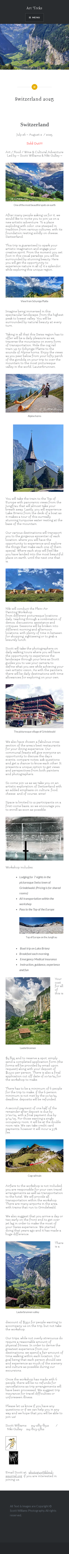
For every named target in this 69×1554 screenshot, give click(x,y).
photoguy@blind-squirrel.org (30, 1474)
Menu (36, 17)
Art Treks (34, 8)
